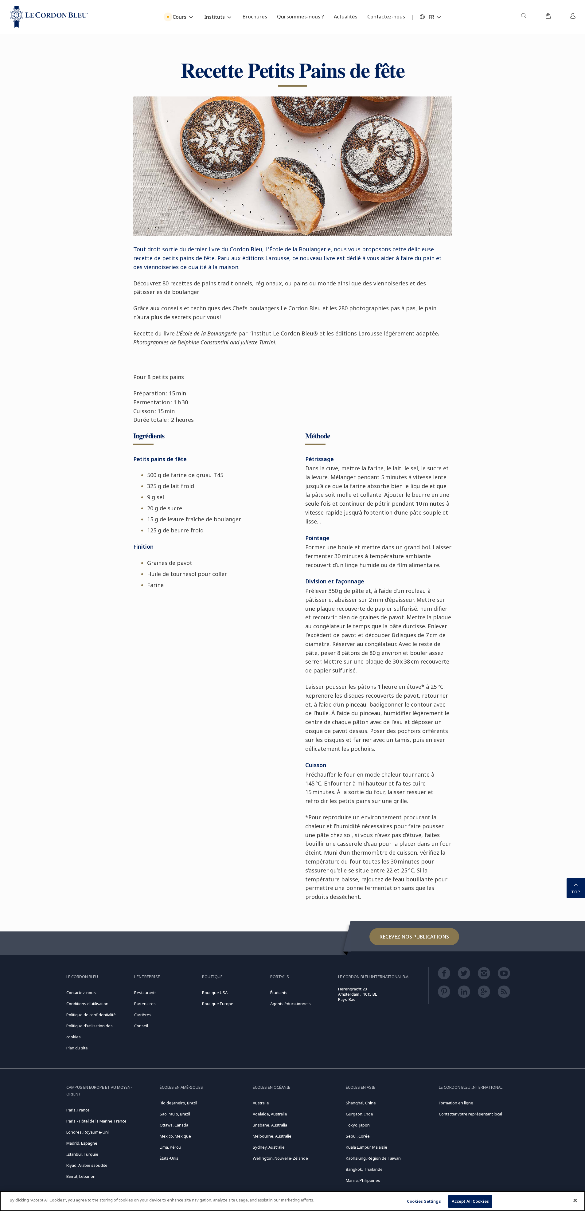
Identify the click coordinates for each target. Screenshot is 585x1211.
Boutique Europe (217, 1003)
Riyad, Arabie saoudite (86, 1165)
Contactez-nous (81, 992)
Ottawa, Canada (174, 1125)
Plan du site (77, 1048)
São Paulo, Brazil (175, 1114)
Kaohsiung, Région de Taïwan (373, 1158)
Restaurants (145, 992)
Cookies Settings (424, 1201)
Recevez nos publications (414, 936)
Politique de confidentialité (91, 1014)
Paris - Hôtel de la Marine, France (96, 1121)
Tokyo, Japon (358, 1125)
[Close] (575, 1200)
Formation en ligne (456, 1103)
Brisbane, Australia (270, 1125)
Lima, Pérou (170, 1147)
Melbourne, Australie (272, 1136)
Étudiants (278, 992)
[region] (292, 1201)
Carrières (142, 1014)
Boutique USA (215, 992)
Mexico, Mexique (175, 1136)
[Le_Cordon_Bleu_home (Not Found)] (49, 17)
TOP (575, 892)
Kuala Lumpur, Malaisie (366, 1147)
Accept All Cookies (470, 1201)
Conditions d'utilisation (87, 1003)
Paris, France (78, 1110)
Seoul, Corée (358, 1136)
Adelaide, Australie (270, 1114)
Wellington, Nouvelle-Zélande (280, 1158)
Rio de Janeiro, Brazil (178, 1103)
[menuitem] (523, 17)
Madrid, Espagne (81, 1143)
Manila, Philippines (363, 1180)
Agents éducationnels (290, 1003)
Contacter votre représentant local (470, 1114)
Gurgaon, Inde (359, 1114)
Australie (261, 1103)
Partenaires (145, 1003)
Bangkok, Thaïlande (364, 1169)
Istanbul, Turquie (82, 1154)
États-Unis (169, 1158)
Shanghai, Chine (361, 1103)
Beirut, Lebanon (81, 1176)
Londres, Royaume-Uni (87, 1132)
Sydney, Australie (269, 1147)
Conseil (141, 1026)
